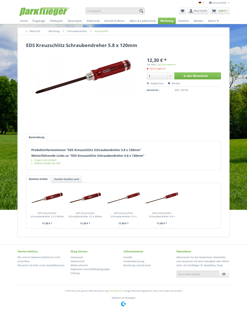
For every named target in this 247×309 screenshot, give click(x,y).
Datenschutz (78, 261)
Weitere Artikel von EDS (47, 163)
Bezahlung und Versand (137, 265)
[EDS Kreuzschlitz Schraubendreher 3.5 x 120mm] (123, 198)
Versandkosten (116, 290)
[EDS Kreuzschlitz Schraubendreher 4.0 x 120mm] (161, 198)
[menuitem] (115, 11)
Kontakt (128, 257)
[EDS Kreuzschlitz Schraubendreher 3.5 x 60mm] (85, 198)
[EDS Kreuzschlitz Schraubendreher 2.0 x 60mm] (47, 198)
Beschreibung (36, 137)
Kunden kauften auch (66, 179)
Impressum (77, 257)
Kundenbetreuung (134, 261)
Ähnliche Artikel (38, 179)
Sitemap (75, 273)
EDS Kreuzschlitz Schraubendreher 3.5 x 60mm (85, 214)
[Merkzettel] (182, 11)
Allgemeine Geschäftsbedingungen (90, 269)
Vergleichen (157, 83)
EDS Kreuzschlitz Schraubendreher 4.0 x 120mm (162, 214)
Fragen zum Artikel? (45, 160)
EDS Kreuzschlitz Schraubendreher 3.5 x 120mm (123, 214)
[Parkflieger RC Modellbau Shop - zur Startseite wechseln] (44, 12)
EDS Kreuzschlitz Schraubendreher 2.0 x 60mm (47, 214)
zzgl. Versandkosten (166, 64)
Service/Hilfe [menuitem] (219, 2)
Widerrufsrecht (79, 265)
